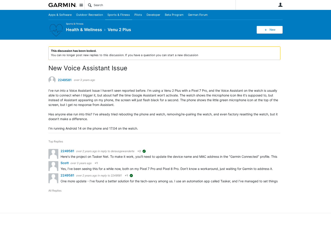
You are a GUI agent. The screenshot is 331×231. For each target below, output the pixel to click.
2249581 (65, 80)
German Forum (198, 14)
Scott (65, 163)
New (272, 29)
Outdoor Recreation (89, 14)
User (280, 4)
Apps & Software (60, 14)
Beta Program (174, 14)
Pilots (138, 14)
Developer (153, 14)
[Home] (62, 5)
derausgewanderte (122, 151)
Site (81, 5)
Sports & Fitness (118, 14)
